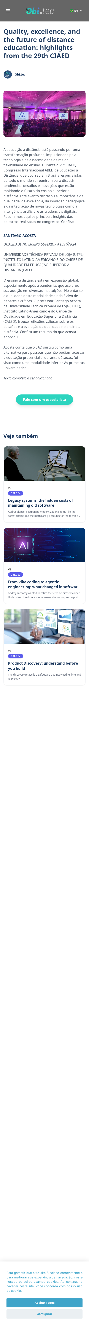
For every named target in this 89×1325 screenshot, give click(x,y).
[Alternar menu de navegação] (7, 10)
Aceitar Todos (45, 1302)
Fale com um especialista (44, 399)
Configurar (44, 1314)
